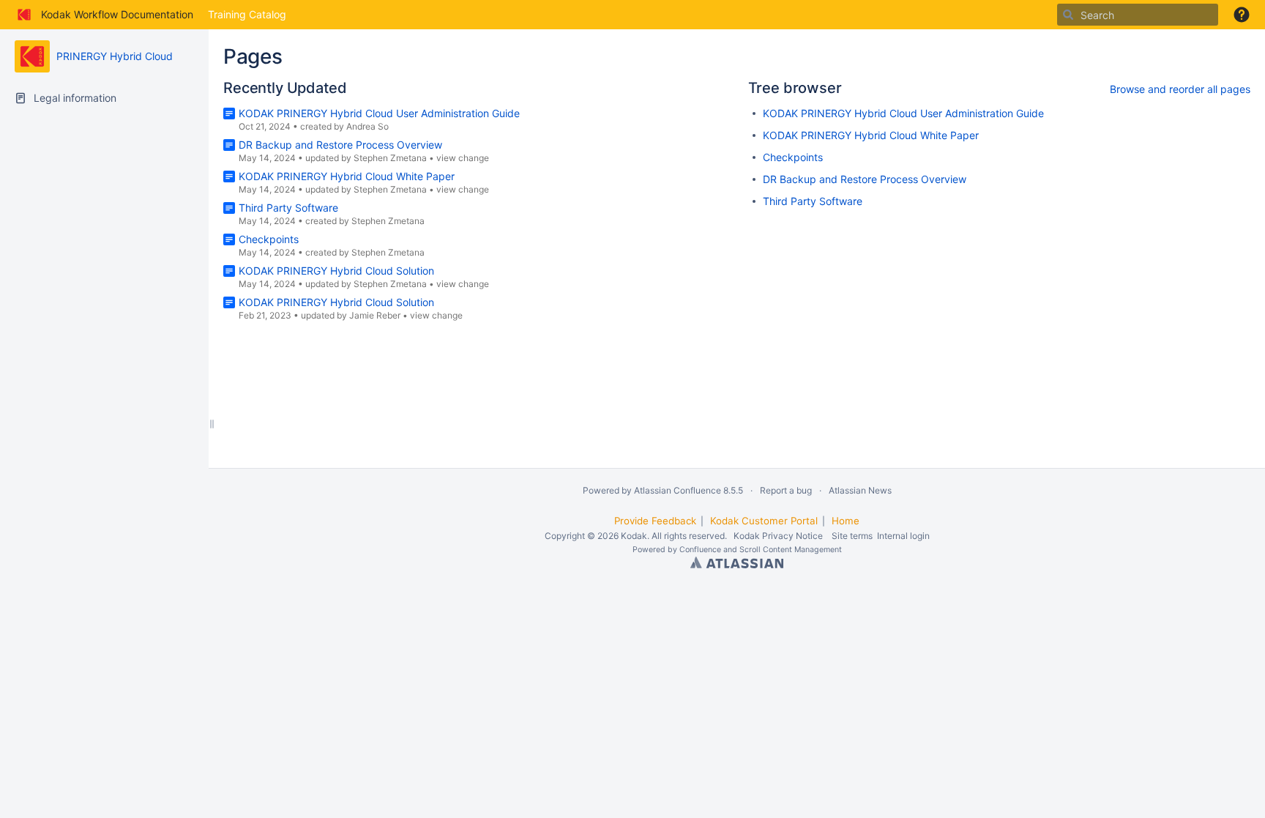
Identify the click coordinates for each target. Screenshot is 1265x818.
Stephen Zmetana (390, 157)
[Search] (1068, 15)
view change (462, 157)
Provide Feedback (655, 521)
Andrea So (367, 126)
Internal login (903, 535)
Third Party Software (288, 207)
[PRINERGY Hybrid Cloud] (32, 56)
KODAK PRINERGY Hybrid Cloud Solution (336, 270)
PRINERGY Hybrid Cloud (114, 56)
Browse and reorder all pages (1180, 89)
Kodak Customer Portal (764, 521)
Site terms (852, 535)
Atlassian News (860, 490)
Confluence (700, 549)
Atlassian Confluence (677, 490)
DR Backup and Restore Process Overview (340, 144)
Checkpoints (269, 239)
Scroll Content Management (790, 549)
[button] (1241, 14)
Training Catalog (247, 14)
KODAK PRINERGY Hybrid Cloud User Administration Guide (379, 113)
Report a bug (786, 490)
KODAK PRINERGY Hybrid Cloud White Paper (347, 176)
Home (845, 521)
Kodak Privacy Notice (778, 535)
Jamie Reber (374, 315)
